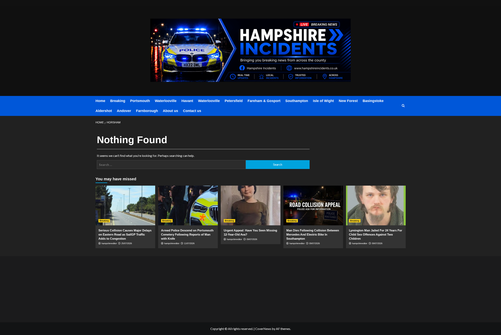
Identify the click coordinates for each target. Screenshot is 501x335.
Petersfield (234, 101)
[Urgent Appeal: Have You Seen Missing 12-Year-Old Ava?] (250, 205)
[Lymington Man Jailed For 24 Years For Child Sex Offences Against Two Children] (376, 205)
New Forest (348, 101)
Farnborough (147, 111)
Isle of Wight (323, 101)
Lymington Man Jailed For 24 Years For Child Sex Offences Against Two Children (375, 234)
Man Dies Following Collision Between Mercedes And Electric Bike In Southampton (312, 234)
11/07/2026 (189, 243)
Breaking (117, 101)
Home (100, 101)
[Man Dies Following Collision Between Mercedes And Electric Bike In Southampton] (313, 205)
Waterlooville (166, 101)
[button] (403, 106)
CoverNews (263, 328)
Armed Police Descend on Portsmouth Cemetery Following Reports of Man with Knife (187, 234)
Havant (187, 101)
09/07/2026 (252, 239)
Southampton (296, 101)
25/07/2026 (126, 243)
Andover (124, 111)
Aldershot (104, 111)
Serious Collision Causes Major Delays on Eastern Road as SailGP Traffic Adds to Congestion (124, 234)
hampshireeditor (109, 243)
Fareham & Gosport (264, 101)
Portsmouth (140, 101)
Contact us (192, 111)
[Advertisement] (147, 288)
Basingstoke (373, 101)
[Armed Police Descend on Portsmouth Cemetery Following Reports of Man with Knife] (188, 205)
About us (170, 111)
